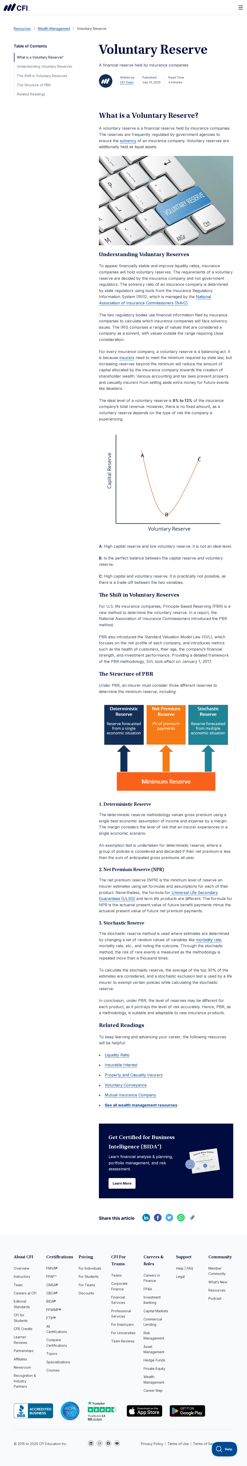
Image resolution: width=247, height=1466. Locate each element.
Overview (21, 1268)
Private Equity (154, 1368)
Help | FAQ (184, 1268)
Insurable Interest (121, 1064)
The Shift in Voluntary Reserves (42, 76)
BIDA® (51, 1301)
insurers (126, 357)
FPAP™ (51, 1276)
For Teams (87, 1285)
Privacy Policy (152, 1444)
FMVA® (52, 1268)
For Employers (122, 1324)
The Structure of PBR (34, 85)
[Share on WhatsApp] (181, 1220)
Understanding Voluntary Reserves (44, 66)
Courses (53, 1370)
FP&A (148, 1289)
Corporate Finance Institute (17, 7)
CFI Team (127, 82)
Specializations (58, 1362)
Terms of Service (206, 1444)
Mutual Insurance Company (130, 1095)
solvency (128, 140)
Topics (51, 1354)
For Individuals (90, 1268)
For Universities (123, 1333)
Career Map (153, 1390)
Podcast (214, 1298)
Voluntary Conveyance (126, 1085)
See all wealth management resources (141, 1105)
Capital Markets (156, 1311)
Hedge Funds (154, 1360)
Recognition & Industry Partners (25, 1380)
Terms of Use (178, 1444)
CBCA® (52, 1293)
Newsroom (22, 1367)
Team (18, 1285)
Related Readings (31, 94)
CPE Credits (23, 1329)
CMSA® (52, 1285)
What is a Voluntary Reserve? (40, 57)
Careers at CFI (25, 1293)
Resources (217, 1290)
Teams (116, 1275)
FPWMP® (53, 1310)
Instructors (22, 1276)
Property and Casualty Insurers (134, 1075)
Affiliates (20, 1359)
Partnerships (24, 1351)
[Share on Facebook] (158, 1220)
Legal (180, 1276)
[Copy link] (192, 1220)
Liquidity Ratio (117, 1055)
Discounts (86, 1293)
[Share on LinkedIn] (146, 1220)
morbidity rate (208, 939)
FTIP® (51, 1318)
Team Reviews (123, 1341)
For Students (89, 1276)
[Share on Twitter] (169, 1220)
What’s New (217, 1282)
